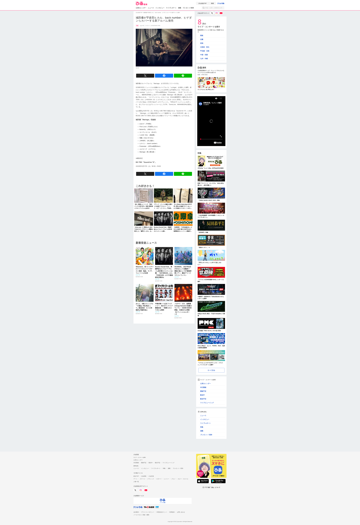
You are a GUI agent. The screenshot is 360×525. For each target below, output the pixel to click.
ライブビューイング (207, 403)
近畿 (201, 39)
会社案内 (136, 512)
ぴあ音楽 (151, 476)
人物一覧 (136, 481)
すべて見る (211, 370)
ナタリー (148, 25)
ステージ (142, 479)
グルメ (173, 479)
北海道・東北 (204, 47)
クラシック (150, 479)
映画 (212, 3)
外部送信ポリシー (162, 512)
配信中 (202, 395)
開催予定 (203, 391)
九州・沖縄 (204, 58)
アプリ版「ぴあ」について (212, 487)
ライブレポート (171, 8)
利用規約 (172, 512)
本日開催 (203, 387)
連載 (179, 8)
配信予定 (203, 399)
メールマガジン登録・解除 (141, 515)
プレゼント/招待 (188, 8)
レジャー (166, 479)
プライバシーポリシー (147, 512)
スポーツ (159, 479)
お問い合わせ (181, 512)
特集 (201, 427)
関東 (201, 35)
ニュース (151, 8)
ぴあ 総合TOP (202, 3)
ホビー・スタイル (183, 479)
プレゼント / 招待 (206, 435)
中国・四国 (204, 55)
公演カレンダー (205, 383)
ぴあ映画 (143, 476)
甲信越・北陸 (204, 51)
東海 (201, 43)
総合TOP (136, 476)
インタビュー (159, 8)
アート (135, 479)
